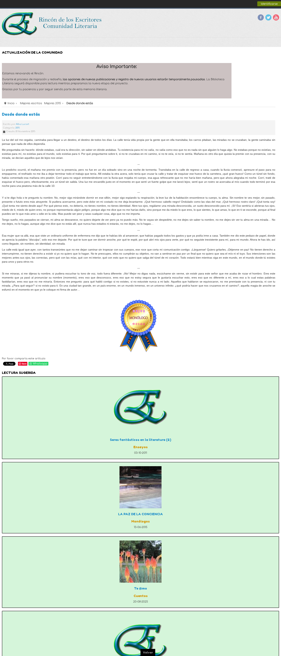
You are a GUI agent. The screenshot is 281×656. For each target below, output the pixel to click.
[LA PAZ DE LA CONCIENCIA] (140, 487)
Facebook (261, 17)
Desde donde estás (21, 114)
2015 (17, 128)
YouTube (276, 17)
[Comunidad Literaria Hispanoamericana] (52, 23)
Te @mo (140, 588)
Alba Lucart (22, 124)
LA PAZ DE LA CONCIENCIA (140, 514)
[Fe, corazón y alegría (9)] (140, 641)
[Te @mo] (140, 561)
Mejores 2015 (52, 103)
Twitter (268, 17)
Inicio (11, 103)
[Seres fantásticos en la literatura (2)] (140, 407)
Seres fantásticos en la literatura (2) (140, 440)
